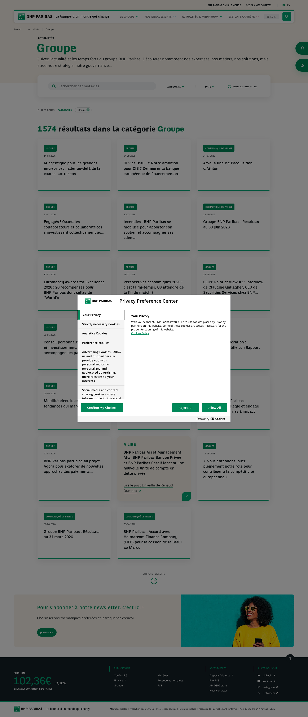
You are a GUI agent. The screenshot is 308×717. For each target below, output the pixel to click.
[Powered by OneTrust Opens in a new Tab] (212, 419)
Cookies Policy (140, 333)
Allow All (214, 408)
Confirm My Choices (101, 408)
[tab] (101, 315)
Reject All (185, 408)
